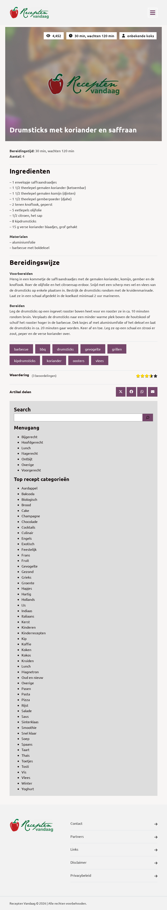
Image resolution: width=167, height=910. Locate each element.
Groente (28, 583)
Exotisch (28, 543)
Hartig (26, 594)
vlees (100, 360)
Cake (25, 510)
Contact (76, 823)
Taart (25, 749)
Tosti (25, 766)
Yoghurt (28, 788)
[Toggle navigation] (152, 12)
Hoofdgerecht (32, 442)
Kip (24, 638)
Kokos (26, 655)
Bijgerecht (29, 436)
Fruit (25, 560)
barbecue (21, 349)
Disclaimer (78, 862)
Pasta (26, 694)
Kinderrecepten (34, 633)
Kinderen (29, 627)
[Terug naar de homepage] (29, 13)
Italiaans (28, 616)
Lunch (26, 448)
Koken (26, 649)
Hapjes (27, 588)
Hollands (28, 599)
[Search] (147, 417)
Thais (26, 755)
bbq (43, 349)
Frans (26, 555)
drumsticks (65, 349)
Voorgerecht (31, 470)
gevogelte (93, 349)
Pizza (26, 699)
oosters (78, 360)
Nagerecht (30, 453)
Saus (25, 716)
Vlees (26, 777)
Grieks (26, 577)
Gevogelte (30, 566)
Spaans (27, 744)
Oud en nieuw (32, 677)
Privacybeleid (80, 875)
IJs (24, 605)
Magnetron (30, 672)
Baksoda (28, 493)
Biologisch (29, 499)
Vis (24, 772)
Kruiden (28, 660)
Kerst (26, 621)
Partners (77, 836)
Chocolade (30, 521)
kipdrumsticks (24, 360)
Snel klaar (29, 733)
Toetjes (27, 761)
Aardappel (29, 488)
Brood (26, 505)
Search (22, 409)
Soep (25, 738)
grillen (117, 349)
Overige (28, 464)
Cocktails (28, 527)
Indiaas (27, 610)
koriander (54, 360)
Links (74, 849)
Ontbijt (27, 459)
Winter (27, 783)
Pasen (26, 688)
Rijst (25, 705)
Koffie (26, 644)
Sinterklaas (30, 722)
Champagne (31, 516)
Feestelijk (29, 549)
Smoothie (29, 727)
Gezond (27, 571)
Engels (27, 538)
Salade (27, 710)
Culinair (27, 532)
